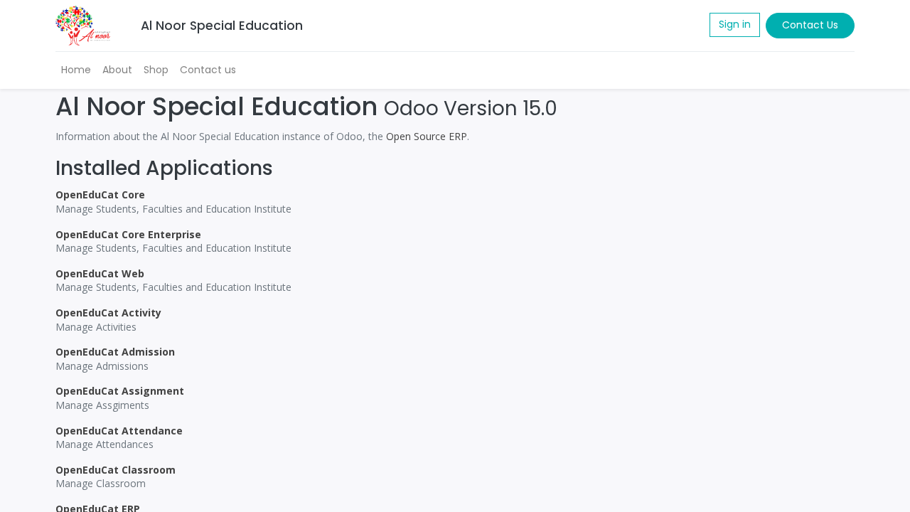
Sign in (735, 24)
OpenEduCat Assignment (119, 391)
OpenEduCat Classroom (115, 469)
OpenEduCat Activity (108, 312)
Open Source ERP (426, 136)
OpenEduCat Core (100, 194)
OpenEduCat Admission (115, 351)
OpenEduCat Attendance (119, 430)
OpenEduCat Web (99, 273)
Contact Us (810, 25)
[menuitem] (76, 70)
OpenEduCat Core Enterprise (128, 234)
